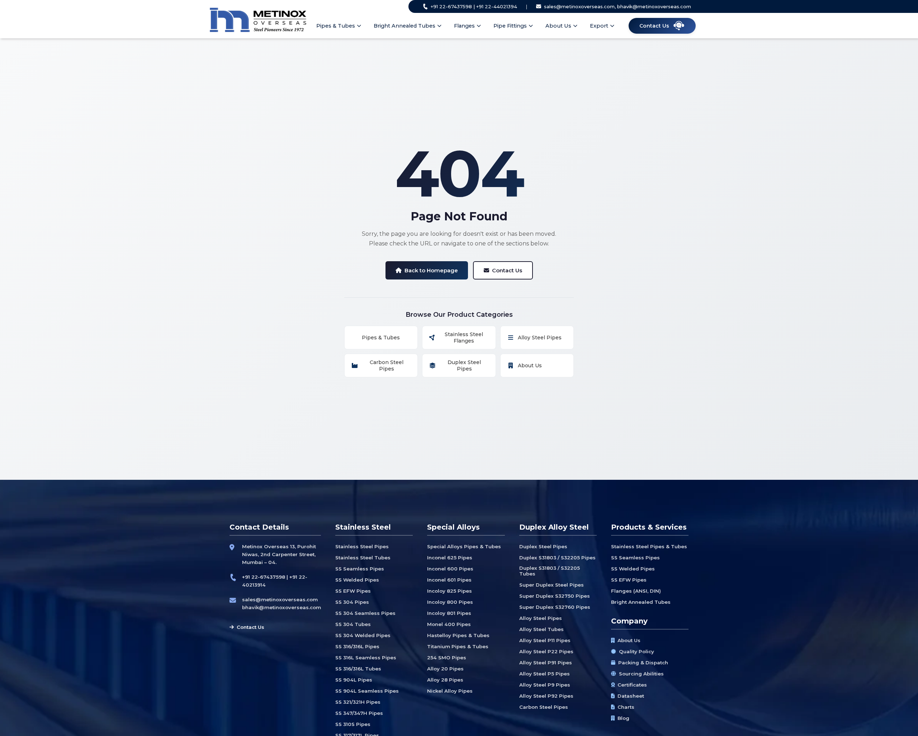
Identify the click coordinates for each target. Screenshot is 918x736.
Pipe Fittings (510, 26)
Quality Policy (636, 651)
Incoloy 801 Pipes (449, 613)
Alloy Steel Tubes (541, 629)
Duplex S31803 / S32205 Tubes (549, 571)
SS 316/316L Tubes (358, 669)
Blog (623, 718)
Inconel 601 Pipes (449, 580)
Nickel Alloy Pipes (450, 691)
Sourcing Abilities (641, 674)
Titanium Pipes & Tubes (457, 646)
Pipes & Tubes (335, 26)
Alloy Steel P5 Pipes (544, 674)
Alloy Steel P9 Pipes (544, 685)
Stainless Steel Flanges (464, 337)
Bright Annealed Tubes (404, 26)
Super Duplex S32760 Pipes (554, 607)
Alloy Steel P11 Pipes (545, 640)
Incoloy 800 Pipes (450, 602)
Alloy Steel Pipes (540, 337)
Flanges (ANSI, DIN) (636, 591)
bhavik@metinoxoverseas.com (281, 607)
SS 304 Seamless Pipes (365, 613)
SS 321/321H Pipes (357, 702)
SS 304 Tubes (353, 624)
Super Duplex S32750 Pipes (554, 596)
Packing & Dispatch (643, 662)
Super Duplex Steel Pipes (551, 585)
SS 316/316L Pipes (357, 646)
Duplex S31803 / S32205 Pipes (557, 557)
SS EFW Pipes (353, 591)
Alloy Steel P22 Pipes (546, 651)
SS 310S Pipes (352, 724)
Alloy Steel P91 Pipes (545, 662)
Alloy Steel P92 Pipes (546, 696)
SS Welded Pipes (357, 580)
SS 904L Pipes (353, 680)
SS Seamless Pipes (359, 569)
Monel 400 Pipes (449, 624)
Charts (625, 707)
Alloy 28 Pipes (445, 680)
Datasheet (630, 696)
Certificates (632, 685)
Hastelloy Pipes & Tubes (458, 635)
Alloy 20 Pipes (445, 669)
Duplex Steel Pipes (464, 365)
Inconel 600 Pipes (450, 569)
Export (599, 26)
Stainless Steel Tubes (363, 557)
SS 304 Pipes (352, 602)
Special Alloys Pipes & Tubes (464, 546)
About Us (558, 26)
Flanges (464, 26)
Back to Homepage (431, 270)
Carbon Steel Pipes (386, 365)
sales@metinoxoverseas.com (280, 599)
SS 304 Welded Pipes (363, 635)
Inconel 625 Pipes (449, 557)
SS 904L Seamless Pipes (367, 691)
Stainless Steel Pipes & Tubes (649, 546)
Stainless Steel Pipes (362, 546)
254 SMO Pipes (446, 657)
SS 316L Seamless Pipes (365, 657)
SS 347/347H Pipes (359, 713)
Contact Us (507, 270)
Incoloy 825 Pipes (449, 591)
